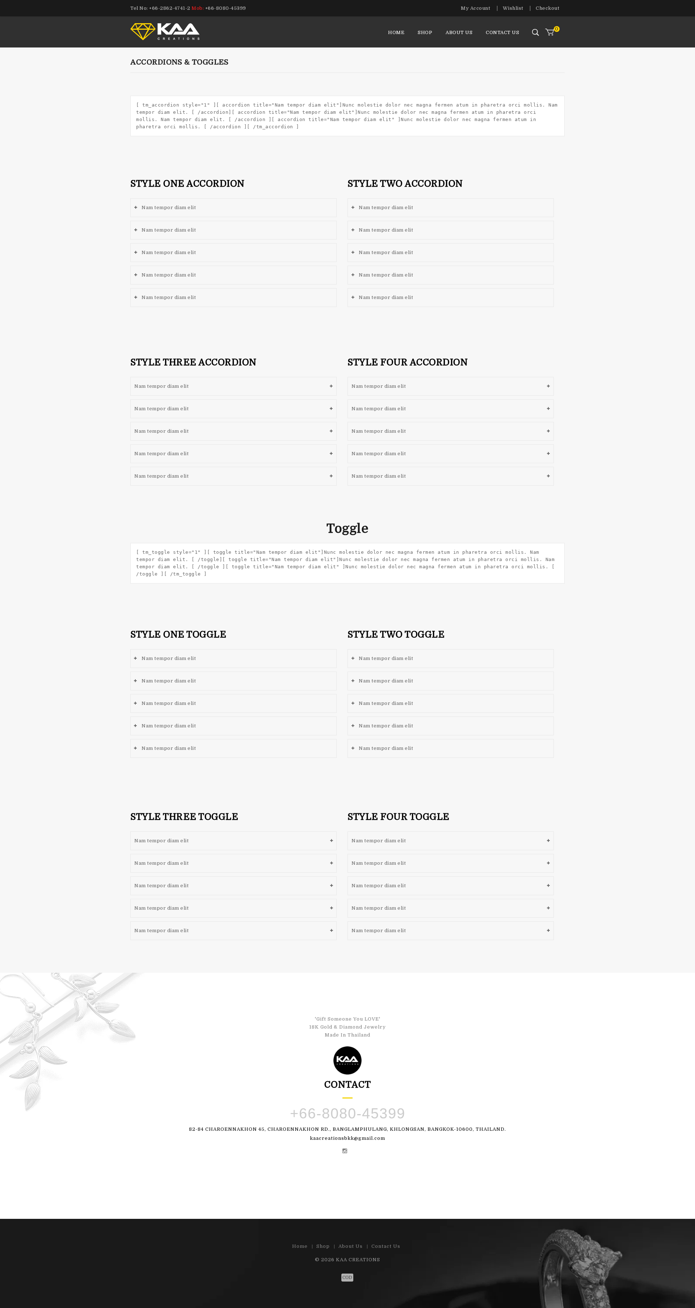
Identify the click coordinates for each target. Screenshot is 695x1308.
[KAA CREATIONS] (178, 31)
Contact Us (502, 32)
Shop (425, 32)
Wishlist (513, 8)
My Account (475, 8)
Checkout (547, 8)
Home (396, 32)
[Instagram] (345, 1151)
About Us (459, 32)
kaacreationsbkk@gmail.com (347, 1138)
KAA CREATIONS (358, 1259)
